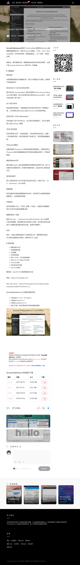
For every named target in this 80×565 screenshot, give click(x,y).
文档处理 (21, 36)
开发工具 (23, 544)
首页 (13, 2)
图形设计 (27, 540)
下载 (44, 382)
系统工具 (20, 540)
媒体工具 (9, 544)
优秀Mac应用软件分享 (8, 3)
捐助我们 (40, 2)
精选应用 (18, 2)
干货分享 (33, 2)
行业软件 (16, 544)
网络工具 (9, 547)
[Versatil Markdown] (8, 35)
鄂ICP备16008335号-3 (39, 561)
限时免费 (25, 2)
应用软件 (13, 540)
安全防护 (30, 544)
